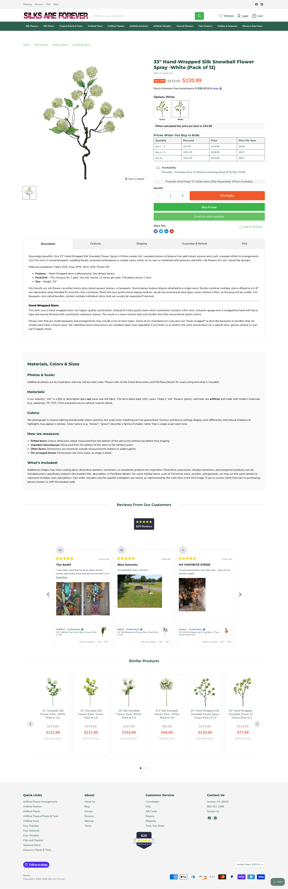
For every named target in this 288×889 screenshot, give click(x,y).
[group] (53, 715)
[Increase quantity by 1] (182, 195)
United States (248, 864)
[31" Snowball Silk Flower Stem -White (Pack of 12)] (53, 691)
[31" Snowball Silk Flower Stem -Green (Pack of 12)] (91, 691)
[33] (29, 192)
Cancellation (153, 801)
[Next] (240, 594)
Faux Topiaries (31, 825)
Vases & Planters (184, 26)
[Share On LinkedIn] (166, 231)
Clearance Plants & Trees (37, 850)
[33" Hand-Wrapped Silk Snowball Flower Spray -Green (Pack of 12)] (205, 691)
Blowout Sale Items (252, 26)
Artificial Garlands (139, 26)
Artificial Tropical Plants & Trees (40, 816)
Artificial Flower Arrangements (40, 801)
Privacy (88, 811)
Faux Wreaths (31, 835)
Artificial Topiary (116, 26)
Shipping (27, 4)
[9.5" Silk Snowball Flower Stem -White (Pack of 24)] (167, 691)
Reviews (89, 816)
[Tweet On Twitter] (161, 231)
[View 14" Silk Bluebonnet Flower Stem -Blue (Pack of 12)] (165, 632)
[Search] (199, 16)
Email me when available (209, 216)
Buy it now (209, 207)
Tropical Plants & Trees (71, 26)
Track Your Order (155, 825)
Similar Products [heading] (144, 661)
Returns (39, 4)
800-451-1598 (215, 806)
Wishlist (229, 16)
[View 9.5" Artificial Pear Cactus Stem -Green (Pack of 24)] (103, 632)
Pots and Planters (33, 840)
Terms (87, 825)
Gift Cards (151, 811)
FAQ (48, 4)
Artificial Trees (95, 26)
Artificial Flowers (32, 806)
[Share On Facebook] (156, 231)
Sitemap (89, 821)
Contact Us (213, 811)
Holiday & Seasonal (227, 26)
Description (48, 244)
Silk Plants (48, 26)
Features (95, 243)
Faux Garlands (31, 830)
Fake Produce (205, 26)
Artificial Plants (31, 811)
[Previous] (48, 594)
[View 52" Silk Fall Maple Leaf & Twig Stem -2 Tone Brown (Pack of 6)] (226, 632)
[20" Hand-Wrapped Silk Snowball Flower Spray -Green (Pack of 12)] (243, 691)
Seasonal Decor (31, 845)
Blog (56, 4)
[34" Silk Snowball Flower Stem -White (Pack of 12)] (129, 691)
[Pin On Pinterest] (172, 231)
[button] (69, 598)
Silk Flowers (32, 26)
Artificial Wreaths (162, 26)
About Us (89, 801)
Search (26, 875)
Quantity (158, 188)
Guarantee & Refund (194, 243)
